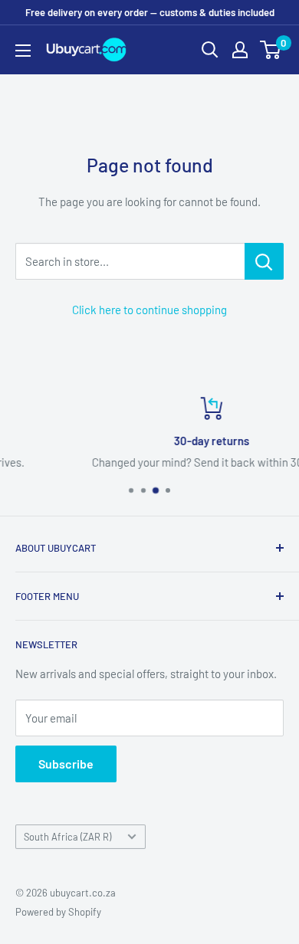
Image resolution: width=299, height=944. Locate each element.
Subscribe (66, 763)
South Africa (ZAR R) (67, 837)
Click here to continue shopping (149, 309)
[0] (271, 50)
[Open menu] (23, 50)
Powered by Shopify (58, 912)
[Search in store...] (264, 261)
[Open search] (210, 49)
